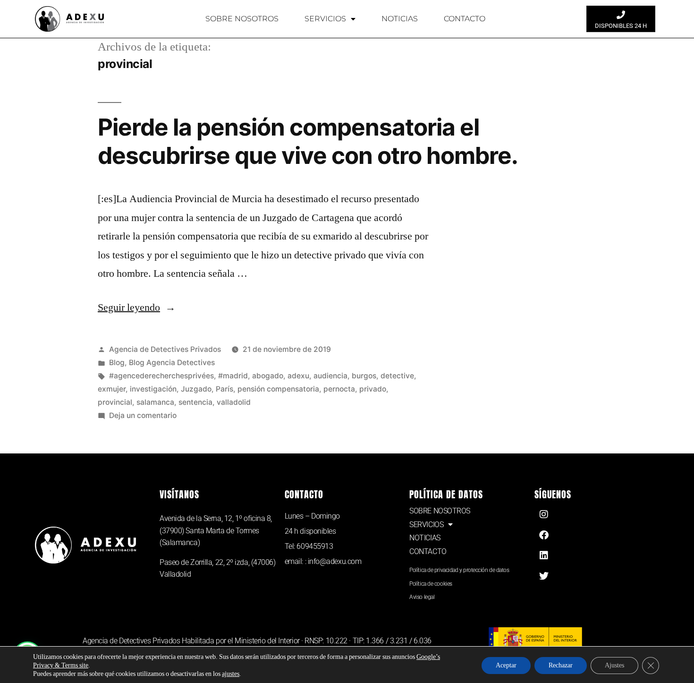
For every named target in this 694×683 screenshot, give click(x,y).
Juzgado (196, 388)
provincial (115, 402)
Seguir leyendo (137, 307)
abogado (267, 375)
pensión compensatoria (278, 388)
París (224, 388)
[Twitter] (543, 576)
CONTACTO (464, 18)
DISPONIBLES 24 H (621, 25)
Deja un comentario (143, 415)
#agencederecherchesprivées (161, 375)
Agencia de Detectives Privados (165, 349)
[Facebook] (543, 535)
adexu (298, 375)
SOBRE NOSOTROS (242, 18)
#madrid (233, 375)
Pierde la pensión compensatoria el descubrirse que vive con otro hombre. (308, 141)
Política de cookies (430, 584)
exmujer (112, 388)
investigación (153, 388)
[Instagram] (543, 514)
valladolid (234, 402)
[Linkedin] (543, 555)
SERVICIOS (325, 18)
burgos (364, 375)
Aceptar (506, 665)
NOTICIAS (399, 18)
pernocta (339, 388)
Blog (117, 362)
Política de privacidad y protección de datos (459, 570)
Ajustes (614, 665)
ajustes (230, 674)
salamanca (155, 402)
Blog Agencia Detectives (172, 362)
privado (372, 388)
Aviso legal (421, 597)
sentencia (195, 402)
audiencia (330, 375)
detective (397, 375)
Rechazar (561, 665)
